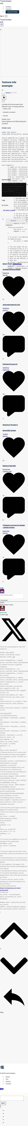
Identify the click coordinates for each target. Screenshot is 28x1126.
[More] (3, 101)
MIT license (13, 220)
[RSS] (1, 1089)
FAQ (7, 1079)
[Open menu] (1, 24)
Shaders (8, 7)
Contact (8, 1084)
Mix (2, 205)
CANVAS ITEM (7, 471)
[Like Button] (3, 95)
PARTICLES (6, 370)
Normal (6, 205)
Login (1, 588)
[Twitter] (3, 1089)
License (8, 1081)
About (8, 1077)
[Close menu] (0, 1106)
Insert (3, 1103)
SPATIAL (5, 275)
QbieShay (8, 92)
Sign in (2, 16)
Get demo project (9, 210)
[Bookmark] (4, 98)
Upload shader (12, 12)
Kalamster (3, 612)
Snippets (8, 9)
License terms (9, 225)
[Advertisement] (14, 245)
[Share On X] (14, 643)
